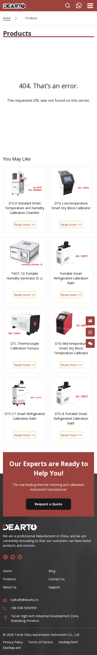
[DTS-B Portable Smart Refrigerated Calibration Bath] (71, 393)
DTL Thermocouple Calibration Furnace (24, 345)
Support (54, 587)
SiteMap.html (68, 642)
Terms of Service (40, 642)
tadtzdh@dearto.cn (25, 600)
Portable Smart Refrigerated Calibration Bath (71, 278)
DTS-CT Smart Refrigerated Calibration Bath (25, 416)
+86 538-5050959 (24, 608)
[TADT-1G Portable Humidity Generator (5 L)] (25, 253)
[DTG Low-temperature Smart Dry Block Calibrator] (71, 182)
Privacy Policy (13, 642)
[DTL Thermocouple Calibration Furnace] (25, 323)
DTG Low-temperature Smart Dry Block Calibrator (70, 205)
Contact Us (56, 579)
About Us (9, 587)
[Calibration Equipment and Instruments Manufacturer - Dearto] (14, 5)
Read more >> (24, 224)
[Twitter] (12, 557)
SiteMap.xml (12, 648)
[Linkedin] (19, 557)
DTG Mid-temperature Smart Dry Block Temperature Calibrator (71, 348)
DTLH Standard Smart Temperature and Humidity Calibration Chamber (24, 208)
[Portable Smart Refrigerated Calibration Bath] (71, 253)
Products (31, 18)
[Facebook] (5, 557)
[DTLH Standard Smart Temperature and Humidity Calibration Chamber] (25, 182)
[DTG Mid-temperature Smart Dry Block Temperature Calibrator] (71, 323)
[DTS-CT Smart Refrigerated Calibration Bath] (25, 393)
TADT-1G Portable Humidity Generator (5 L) (25, 275)
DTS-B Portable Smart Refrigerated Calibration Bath (71, 418)
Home (7, 18)
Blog (51, 571)
